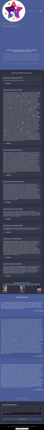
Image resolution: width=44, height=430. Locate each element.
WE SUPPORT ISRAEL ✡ (22, 428)
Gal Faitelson (5, 292)
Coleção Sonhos (11, 26)
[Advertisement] (22, 40)
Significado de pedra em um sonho (13, 78)
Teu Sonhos (5, 26)
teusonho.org (30, 11)
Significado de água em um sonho (12, 90)
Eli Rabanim (22, 292)
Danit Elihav (39, 292)
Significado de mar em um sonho (12, 264)
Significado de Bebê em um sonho (12, 150)
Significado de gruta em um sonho (13, 225)
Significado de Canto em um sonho (13, 209)
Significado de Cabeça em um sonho (13, 181)
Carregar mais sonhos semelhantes (22, 398)
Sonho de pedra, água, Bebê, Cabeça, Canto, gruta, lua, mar (22, 50)
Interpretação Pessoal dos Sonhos (10, 25)
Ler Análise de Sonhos (38, 356)
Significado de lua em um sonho (12, 238)
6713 (16, 26)
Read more (7, 83)
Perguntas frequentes (7, 23)
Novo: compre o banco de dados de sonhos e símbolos (22, 426)
